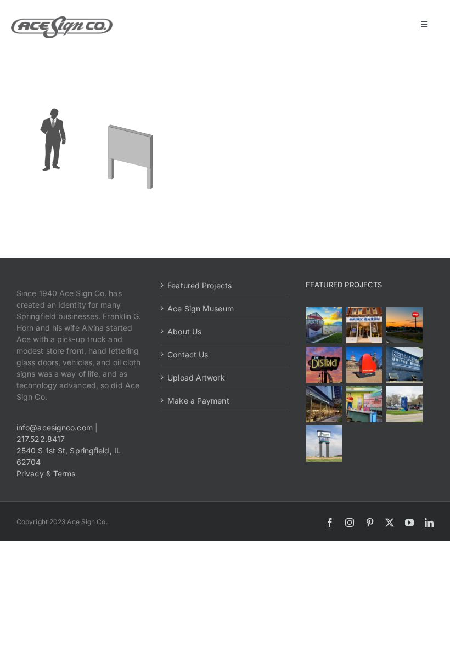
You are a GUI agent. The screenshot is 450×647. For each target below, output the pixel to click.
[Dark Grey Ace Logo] (62, 20)
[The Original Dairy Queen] (365, 325)
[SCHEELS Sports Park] (325, 325)
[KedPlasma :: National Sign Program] (405, 364)
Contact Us (187, 354)
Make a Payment (198, 400)
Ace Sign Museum (200, 308)
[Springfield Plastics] (325, 443)
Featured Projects (199, 285)
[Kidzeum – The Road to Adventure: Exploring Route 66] (365, 404)
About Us (184, 331)
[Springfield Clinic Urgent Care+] (405, 404)
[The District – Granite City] (325, 364)
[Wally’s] (405, 325)
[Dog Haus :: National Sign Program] (325, 404)
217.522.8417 (40, 439)
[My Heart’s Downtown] (365, 364)
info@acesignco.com (54, 427)
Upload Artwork (195, 377)
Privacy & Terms (46, 473)
